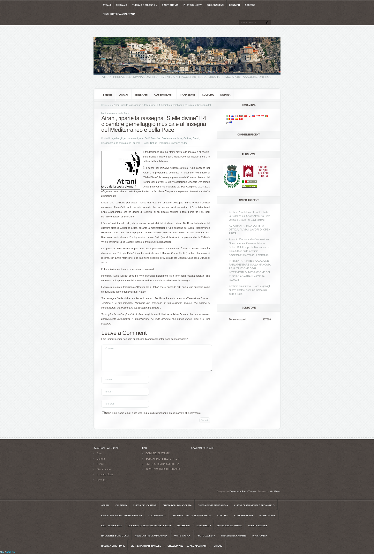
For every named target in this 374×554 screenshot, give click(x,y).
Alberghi (118, 138)
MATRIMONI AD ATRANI (229, 525)
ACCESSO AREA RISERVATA (163, 469)
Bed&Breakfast (153, 138)
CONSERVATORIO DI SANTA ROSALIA (191, 515)
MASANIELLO (204, 525)
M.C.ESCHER (183, 525)
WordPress (275, 491)
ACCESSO (250, 5)
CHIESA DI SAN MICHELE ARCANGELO (254, 505)
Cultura (208, 94)
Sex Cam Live (7, 552)
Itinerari (141, 94)
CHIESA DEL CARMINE (144, 505)
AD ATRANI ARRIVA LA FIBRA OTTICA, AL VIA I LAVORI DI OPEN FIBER (249, 229)
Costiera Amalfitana (172, 138)
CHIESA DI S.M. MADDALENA (213, 505)
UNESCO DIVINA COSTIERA (162, 464)
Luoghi (123, 94)
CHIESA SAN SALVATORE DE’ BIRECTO (121, 515)
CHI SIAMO (121, 5)
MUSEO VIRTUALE (257, 525)
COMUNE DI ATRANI (158, 453)
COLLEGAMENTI (215, 5)
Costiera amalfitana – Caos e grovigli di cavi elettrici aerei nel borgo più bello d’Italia (249, 290)
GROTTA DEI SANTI (111, 525)
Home (104, 105)
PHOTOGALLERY (192, 5)
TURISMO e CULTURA (144, 5)
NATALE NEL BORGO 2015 (115, 536)
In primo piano (123, 143)
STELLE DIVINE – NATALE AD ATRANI (187, 546)
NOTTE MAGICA (182, 536)
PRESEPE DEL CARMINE (233, 536)
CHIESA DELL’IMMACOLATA (177, 505)
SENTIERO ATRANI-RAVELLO (146, 546)
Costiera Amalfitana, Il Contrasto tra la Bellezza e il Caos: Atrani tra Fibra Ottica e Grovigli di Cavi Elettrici (249, 216)
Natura (225, 94)
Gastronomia (163, 94)
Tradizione (187, 94)
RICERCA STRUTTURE (113, 546)
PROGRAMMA (259, 536)
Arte (141, 138)
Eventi (107, 94)
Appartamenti (131, 138)
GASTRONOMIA (170, 5)
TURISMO (217, 546)
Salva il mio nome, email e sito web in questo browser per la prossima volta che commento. (153, 413)
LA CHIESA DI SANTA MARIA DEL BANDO (149, 525)
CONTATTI (234, 5)
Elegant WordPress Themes (242, 491)
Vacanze (175, 143)
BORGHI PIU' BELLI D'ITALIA (162, 458)
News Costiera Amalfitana (119, 14)
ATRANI (107, 5)
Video (184, 143)
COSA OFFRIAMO (243, 515)
